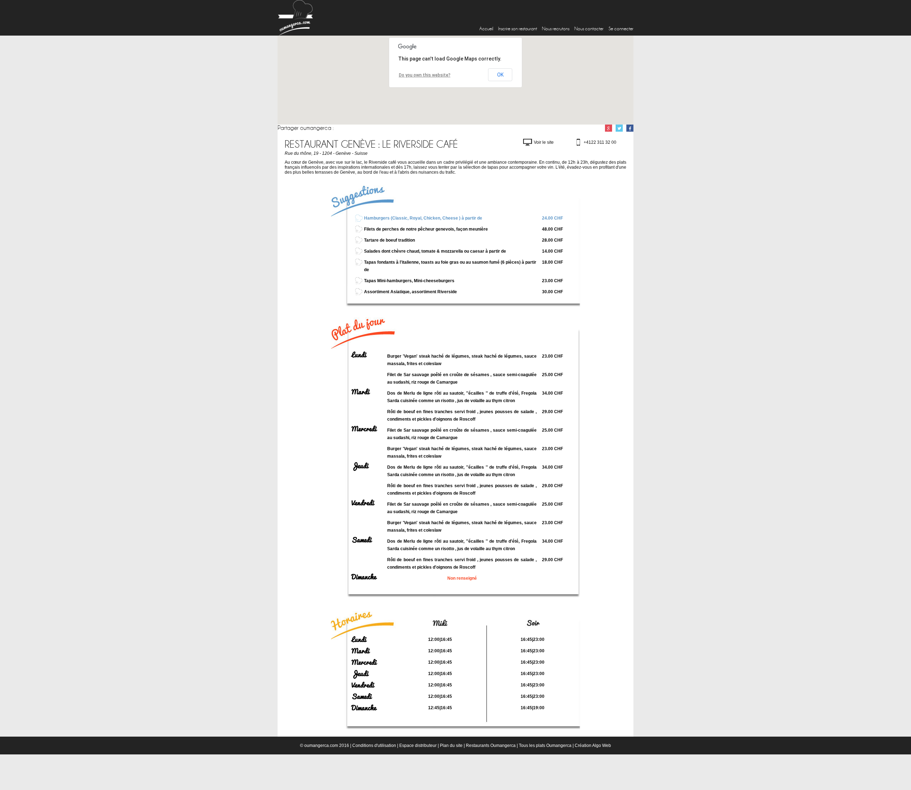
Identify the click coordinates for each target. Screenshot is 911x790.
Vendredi (363, 503)
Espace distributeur (418, 745)
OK (500, 75)
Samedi (362, 540)
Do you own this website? (425, 75)
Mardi (360, 391)
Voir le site (544, 142)
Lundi (359, 354)
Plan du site (451, 745)
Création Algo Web (593, 745)
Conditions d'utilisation (374, 745)
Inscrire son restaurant (517, 28)
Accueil (486, 28)
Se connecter (621, 28)
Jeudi (360, 466)
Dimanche (364, 577)
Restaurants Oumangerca (491, 745)
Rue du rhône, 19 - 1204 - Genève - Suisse (326, 153)
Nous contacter (589, 28)
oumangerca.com (321, 745)
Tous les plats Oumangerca (545, 745)
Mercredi (364, 428)
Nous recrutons (555, 28)
